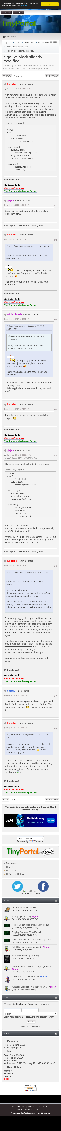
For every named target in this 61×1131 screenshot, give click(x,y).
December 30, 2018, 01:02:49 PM (16, 205)
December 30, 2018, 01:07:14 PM (16, 239)
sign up (46, 1004)
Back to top (30, 1085)
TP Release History (14, 874)
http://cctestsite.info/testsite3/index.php (24, 652)
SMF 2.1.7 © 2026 (23, 1110)
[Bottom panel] (56, 43)
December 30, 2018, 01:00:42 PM (19, 89)
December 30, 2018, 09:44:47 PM (16, 565)
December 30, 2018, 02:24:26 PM (16, 409)
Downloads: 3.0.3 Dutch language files (31, 966)
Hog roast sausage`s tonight (26, 924)
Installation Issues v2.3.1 (24, 976)
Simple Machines (37, 1110)
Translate (39, 841)
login (36, 1004)
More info (24, 5)
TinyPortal (16, 1107)
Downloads (11, 863)
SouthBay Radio (19, 955)
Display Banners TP (21, 932)
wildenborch (14, 314)
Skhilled (44, 976)
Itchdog (35, 955)
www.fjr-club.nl (38, 225)
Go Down (7, 76)
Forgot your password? (30, 1026)
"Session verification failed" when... (29, 986)
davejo (32, 907)
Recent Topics (18, 907)
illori (6, 1078)
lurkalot (12, 84)
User (6, 997)
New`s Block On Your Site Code (27, 939)
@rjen (35, 916)
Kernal (46, 924)
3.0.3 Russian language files (26, 947)
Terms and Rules (34, 1107)
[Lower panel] (53, 43)
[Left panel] (51, 43)
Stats (6, 1033)
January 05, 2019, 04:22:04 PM (15, 728)
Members (12, 1041)
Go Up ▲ (45, 1107)
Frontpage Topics (20, 916)
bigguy (11, 690)
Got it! (50, 4)
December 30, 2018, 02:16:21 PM (16, 319)
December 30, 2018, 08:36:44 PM (19, 455)
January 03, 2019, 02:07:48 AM (15, 695)
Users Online (14, 1067)
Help (24, 1107)
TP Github (10, 870)
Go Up (5, 799)
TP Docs (9, 866)
